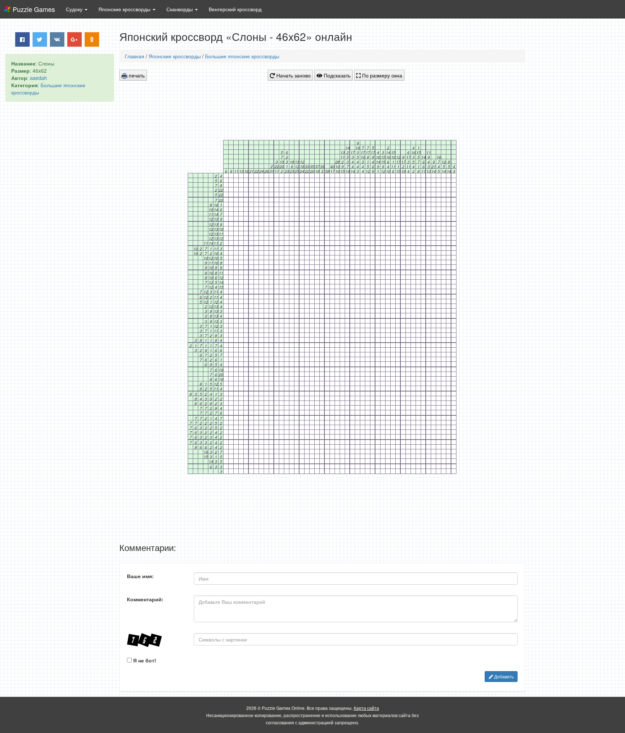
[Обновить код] (155, 640)
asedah (38, 77)
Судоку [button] (75, 9)
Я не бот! (144, 660)
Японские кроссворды (175, 56)
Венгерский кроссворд (235, 9)
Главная (134, 56)
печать (136, 75)
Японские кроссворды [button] (125, 9)
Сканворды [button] (180, 9)
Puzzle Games (34, 9)
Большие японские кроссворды (242, 56)
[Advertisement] (59, 217)
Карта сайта (366, 708)
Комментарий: (145, 599)
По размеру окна (381, 75)
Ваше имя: (140, 576)
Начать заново (293, 75)
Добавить (503, 676)
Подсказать (336, 75)
